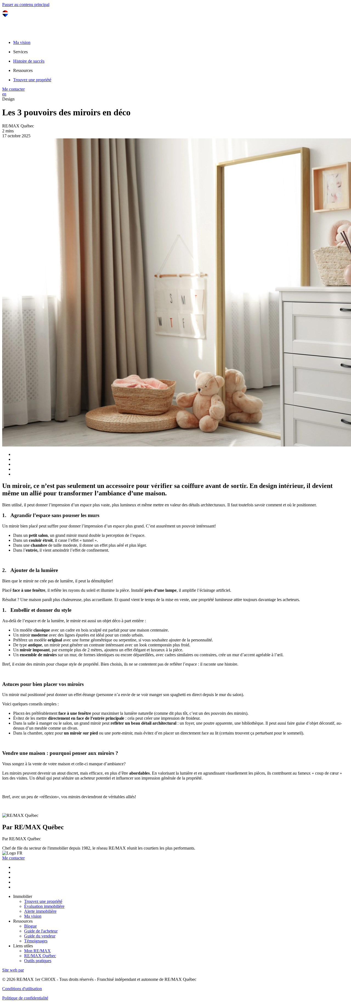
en (4, 94)
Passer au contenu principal (25, 4)
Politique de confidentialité (25, 998)
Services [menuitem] (20, 51)
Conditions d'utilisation (22, 988)
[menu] (181, 51)
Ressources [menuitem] (23, 70)
